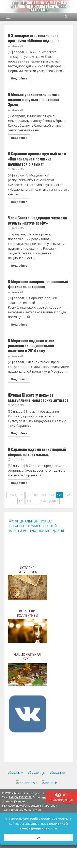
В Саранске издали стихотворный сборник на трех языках (37, 451)
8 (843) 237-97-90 (20, 810)
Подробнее (19, 78)
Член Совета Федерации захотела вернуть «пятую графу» (37, 220)
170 (51, 495)
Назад (12, 495)
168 (35, 495)
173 (21, 501)
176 (43, 501)
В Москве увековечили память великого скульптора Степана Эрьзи (34, 99)
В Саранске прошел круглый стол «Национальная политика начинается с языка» (37, 159)
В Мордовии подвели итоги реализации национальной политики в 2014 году (31, 345)
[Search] (66, 17)
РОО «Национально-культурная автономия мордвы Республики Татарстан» (38, 6)
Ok (38, 838)
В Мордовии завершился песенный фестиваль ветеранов (38, 283)
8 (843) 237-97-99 (20, 797)
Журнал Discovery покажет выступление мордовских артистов (38, 397)
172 (67, 495)
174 (28, 501)
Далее (53, 501)
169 (43, 495)
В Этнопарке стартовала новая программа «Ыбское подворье (34, 37)
